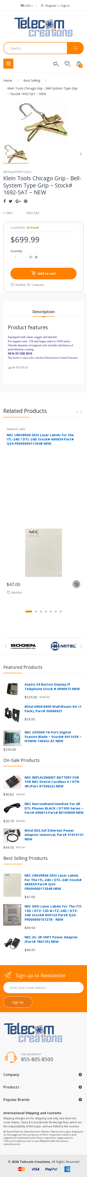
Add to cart (47, 273)
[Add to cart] (76, 584)
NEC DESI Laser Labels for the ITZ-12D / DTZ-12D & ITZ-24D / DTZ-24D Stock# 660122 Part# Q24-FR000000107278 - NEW (54, 913)
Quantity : (16, 251)
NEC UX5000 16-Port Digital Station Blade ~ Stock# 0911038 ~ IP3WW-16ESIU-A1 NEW (53, 736)
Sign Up (17, 1002)
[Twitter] (10, 201)
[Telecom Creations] (43, 27)
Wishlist (20, 285)
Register (51, 6)
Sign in (65, 6)
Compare (37, 285)
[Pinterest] (25, 201)
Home (7, 80)
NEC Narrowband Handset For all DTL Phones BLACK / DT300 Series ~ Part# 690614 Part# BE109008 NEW (54, 808)
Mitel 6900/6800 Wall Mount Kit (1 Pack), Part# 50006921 (53, 708)
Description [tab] (43, 311)
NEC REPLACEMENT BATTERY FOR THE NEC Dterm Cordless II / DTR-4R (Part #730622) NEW (52, 781)
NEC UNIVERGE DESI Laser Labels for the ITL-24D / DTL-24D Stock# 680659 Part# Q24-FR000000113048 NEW (40, 439)
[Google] (18, 201)
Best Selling (31, 80)
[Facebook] (4, 201)
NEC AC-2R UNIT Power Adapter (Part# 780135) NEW (51, 939)
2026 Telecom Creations (31, 1162)
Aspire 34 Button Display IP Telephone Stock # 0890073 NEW (52, 686)
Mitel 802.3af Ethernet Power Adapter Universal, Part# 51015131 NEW (54, 834)
